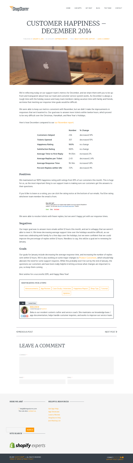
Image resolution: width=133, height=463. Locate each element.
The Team (107, 8)
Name (21, 377)
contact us (32, 411)
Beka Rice (34, 307)
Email (69, 377)
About (121, 459)
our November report (64, 122)
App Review (45, 288)
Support (92, 39)
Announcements (31, 288)
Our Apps (77, 8)
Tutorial (104, 288)
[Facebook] (24, 315)
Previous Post (25, 332)
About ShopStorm (81, 39)
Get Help (89, 8)
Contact (118, 8)
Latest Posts (32, 303)
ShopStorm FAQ (54, 418)
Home (68, 8)
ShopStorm (19, 457)
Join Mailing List (54, 421)
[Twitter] (22, 315)
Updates (66, 293)
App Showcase (53, 412)
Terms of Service (16, 459)
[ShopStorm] (19, 8)
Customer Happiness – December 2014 (66, 27)
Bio (23, 303)
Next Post (110, 332)
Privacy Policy (28, 459)
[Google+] (27, 315)
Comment (23, 355)
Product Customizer (87, 257)
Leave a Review (54, 415)
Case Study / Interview (62, 288)
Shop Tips (95, 288)
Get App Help (53, 409)
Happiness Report (61, 39)
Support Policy (112, 459)
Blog (98, 8)
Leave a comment (103, 39)
